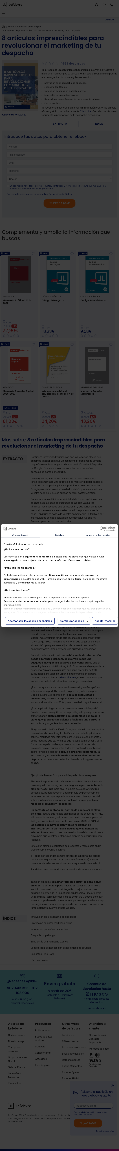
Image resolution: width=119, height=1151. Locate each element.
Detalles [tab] (59, 535)
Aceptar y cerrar (105, 620)
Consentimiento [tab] (20, 535)
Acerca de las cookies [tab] (98, 535)
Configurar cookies (72, 620)
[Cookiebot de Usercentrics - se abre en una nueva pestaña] (101, 528)
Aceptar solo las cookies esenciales (30, 620)
